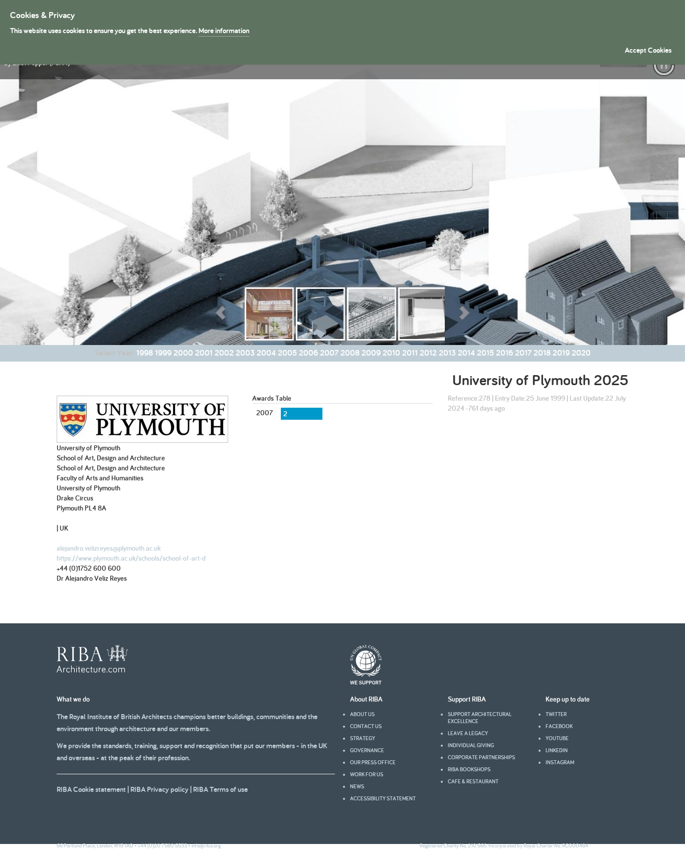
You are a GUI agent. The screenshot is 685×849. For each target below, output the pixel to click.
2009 (371, 353)
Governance (367, 750)
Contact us (366, 726)
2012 (428, 353)
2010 (391, 353)
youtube (557, 738)
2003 (245, 353)
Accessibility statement (383, 798)
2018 (542, 353)
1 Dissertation (90, 380)
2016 (504, 353)
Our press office (373, 762)
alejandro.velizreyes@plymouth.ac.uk (108, 548)
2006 (308, 353)
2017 (523, 353)
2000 (183, 353)
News (357, 786)
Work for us (366, 774)
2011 (410, 353)
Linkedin (557, 750)
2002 (224, 353)
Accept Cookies (648, 50)
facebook (559, 726)
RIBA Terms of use (220, 789)
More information (224, 30)
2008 (350, 353)
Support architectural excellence (479, 718)
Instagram (560, 762)
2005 (287, 353)
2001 (204, 353)
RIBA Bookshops (469, 769)
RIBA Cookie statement (91, 789)
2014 (466, 353)
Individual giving (471, 745)
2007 (329, 353)
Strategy (362, 738)
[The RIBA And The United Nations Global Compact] (366, 682)
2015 (485, 353)
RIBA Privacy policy (159, 789)
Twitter (556, 714)
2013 (447, 353)
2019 (561, 353)
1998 (144, 353)
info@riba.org (206, 845)
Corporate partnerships (481, 757)
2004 (266, 353)
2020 (581, 353)
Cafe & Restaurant (473, 781)
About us (362, 714)
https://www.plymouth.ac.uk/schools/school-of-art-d (131, 558)
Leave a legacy (468, 733)
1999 (163, 353)
